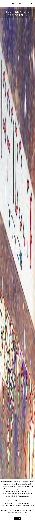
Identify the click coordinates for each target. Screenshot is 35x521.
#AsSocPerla (14, 3)
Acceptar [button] (17, 518)
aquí (27, 496)
